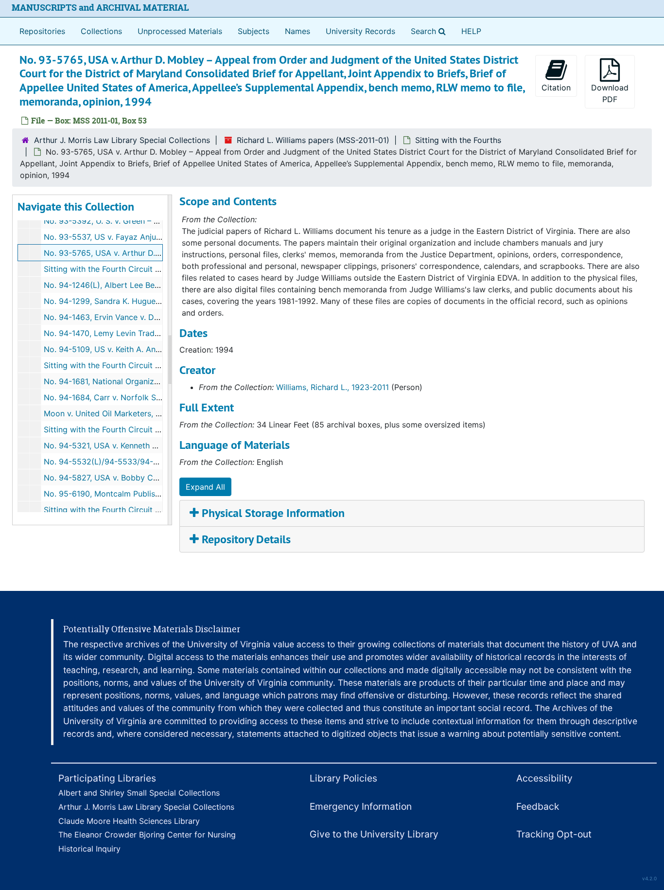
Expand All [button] (205, 487)
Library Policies (343, 778)
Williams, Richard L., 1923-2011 (332, 387)
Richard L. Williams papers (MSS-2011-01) (313, 140)
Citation (556, 87)
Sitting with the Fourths (458, 140)
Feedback (537, 806)
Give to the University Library (374, 834)
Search (430, 31)
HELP (471, 31)
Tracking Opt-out (554, 834)
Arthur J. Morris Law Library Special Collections (122, 140)
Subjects (253, 31)
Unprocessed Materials (180, 31)
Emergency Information (361, 806)
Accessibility (544, 778)
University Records (360, 31)
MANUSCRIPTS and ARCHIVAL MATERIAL (100, 7)
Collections (101, 31)
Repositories (42, 31)
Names (297, 31)
